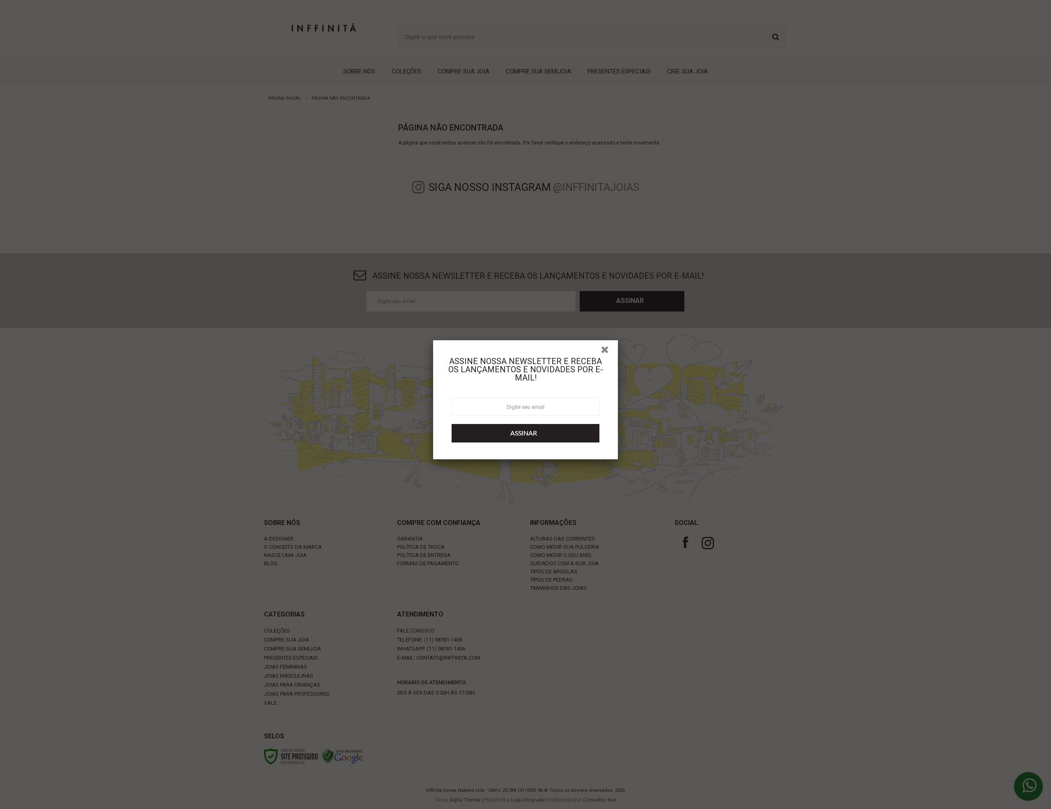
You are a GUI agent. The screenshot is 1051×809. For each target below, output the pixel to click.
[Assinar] (525, 438)
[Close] (608, 356)
